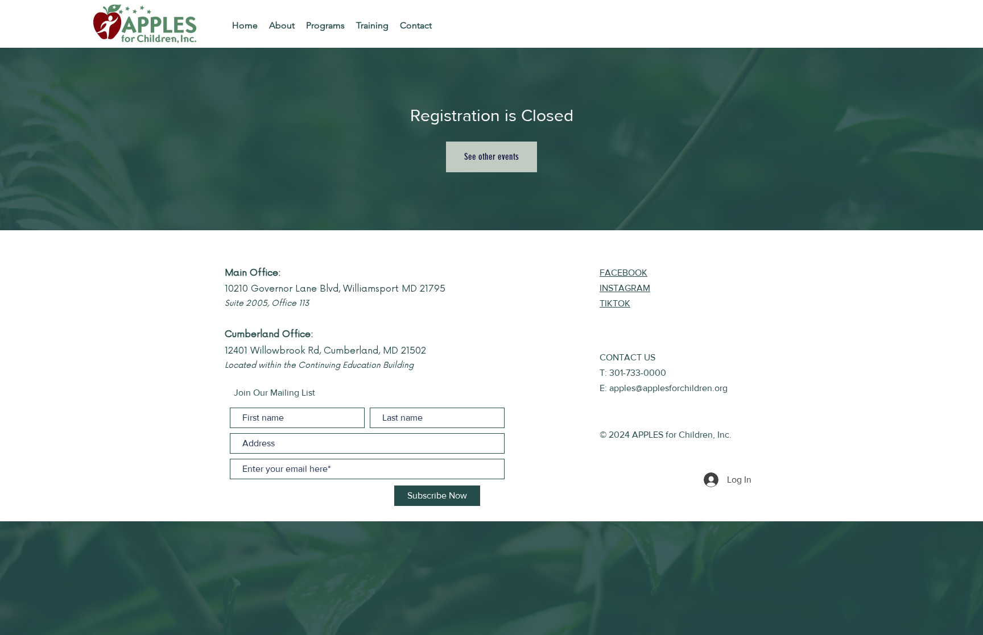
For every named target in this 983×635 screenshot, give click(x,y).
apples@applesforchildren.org (668, 388)
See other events (491, 156)
